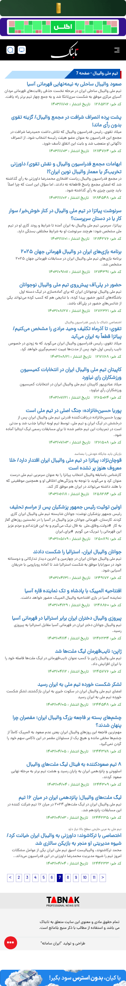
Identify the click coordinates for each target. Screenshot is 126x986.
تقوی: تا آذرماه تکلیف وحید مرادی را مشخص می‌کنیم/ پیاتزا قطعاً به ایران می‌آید (67, 333)
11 (94, 878)
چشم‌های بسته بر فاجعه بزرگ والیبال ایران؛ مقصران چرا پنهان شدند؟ (67, 722)
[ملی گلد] (63, 8)
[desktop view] (22, 50)
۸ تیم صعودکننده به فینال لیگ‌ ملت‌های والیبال (73, 765)
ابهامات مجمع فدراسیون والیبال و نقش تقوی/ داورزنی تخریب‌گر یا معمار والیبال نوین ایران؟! (66, 168)
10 (85, 878)
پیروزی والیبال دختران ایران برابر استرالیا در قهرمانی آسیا (66, 618)
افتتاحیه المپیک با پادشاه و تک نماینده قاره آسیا (73, 591)
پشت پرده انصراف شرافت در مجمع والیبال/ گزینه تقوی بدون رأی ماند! (66, 121)
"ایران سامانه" (51, 944)
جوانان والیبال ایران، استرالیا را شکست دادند (77, 552)
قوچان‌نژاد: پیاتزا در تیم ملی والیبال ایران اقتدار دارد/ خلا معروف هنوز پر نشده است (65, 464)
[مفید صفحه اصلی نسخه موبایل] (63, 27)
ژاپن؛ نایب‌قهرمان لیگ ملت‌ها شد (88, 652)
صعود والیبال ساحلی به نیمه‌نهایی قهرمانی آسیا (74, 84)
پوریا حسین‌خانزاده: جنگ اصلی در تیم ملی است (73, 411)
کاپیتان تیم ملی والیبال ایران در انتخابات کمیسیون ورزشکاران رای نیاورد (70, 374)
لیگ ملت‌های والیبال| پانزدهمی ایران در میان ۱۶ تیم (70, 798)
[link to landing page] (65, 50)
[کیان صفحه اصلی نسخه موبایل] (63, 978)
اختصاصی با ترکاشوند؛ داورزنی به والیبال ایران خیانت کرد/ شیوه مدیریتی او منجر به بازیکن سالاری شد (64, 840)
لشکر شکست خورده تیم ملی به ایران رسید (79, 685)
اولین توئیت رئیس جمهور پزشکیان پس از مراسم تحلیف (65, 507)
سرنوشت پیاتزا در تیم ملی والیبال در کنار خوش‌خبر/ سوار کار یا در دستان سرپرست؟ (65, 215)
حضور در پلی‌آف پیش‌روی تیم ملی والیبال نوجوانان (70, 285)
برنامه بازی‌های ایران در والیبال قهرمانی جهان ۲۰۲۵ (71, 252)
